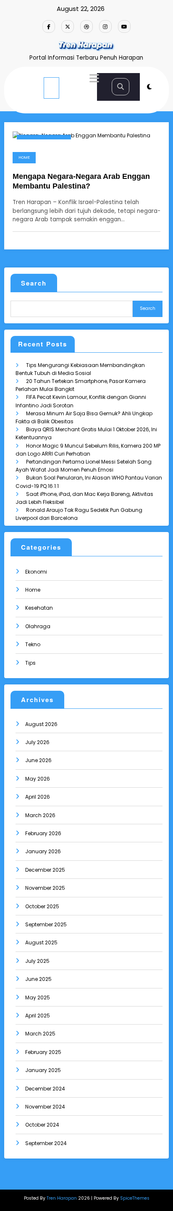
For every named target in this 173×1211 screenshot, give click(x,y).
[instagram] (105, 26)
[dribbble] (86, 26)
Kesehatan (39, 607)
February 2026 (43, 833)
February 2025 (43, 1052)
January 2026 (43, 851)
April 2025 (37, 1015)
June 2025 (38, 979)
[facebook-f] (48, 26)
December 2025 (45, 869)
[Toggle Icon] (93, 79)
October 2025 (42, 906)
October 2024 (42, 1124)
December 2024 (45, 1088)
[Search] (120, 86)
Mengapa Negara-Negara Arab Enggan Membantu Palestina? (81, 181)
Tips (30, 662)
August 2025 (41, 942)
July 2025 (37, 961)
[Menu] (51, 88)
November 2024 (45, 1106)
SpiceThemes (134, 1198)
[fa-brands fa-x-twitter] (67, 26)
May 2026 (37, 778)
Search (34, 283)
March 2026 (40, 815)
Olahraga (37, 626)
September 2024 (46, 1143)
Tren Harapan (62, 1198)
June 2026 (38, 760)
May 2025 (37, 997)
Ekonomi (36, 571)
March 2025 (40, 1033)
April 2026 (37, 796)
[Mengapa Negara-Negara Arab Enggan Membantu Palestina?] (81, 134)
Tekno (32, 644)
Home (24, 157)
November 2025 (45, 887)
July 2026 (37, 742)
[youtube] (124, 26)
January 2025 (43, 1070)
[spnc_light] (149, 86)
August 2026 (41, 724)
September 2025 (46, 924)
